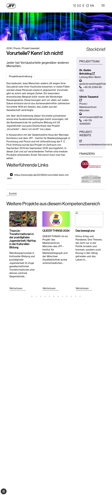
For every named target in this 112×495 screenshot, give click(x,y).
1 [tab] (31, 296)
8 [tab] (62, 296)
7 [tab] (58, 296)
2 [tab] (36, 296)
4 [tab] (45, 296)
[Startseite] (11, 6)
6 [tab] (53, 296)
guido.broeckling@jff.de (92, 83)
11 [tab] (75, 296)
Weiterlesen (16, 288)
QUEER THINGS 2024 (56, 230)
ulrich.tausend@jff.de (91, 117)
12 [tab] (80, 296)
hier (63, 154)
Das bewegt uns (85, 230)
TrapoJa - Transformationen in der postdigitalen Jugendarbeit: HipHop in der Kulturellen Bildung (22, 239)
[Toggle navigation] (103, 5)
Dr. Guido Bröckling (85, 71)
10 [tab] (71, 296)
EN (92, 5)
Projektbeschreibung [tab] (20, 76)
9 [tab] (66, 296)
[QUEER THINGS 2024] (56, 219)
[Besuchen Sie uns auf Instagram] (87, 5)
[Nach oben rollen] (105, 488)
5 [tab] (49, 296)
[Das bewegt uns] (89, 219)
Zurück (13, 193)
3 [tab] (40, 296)
